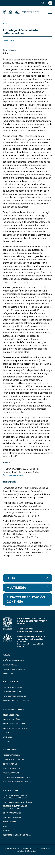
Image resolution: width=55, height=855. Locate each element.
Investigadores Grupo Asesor (16, 700)
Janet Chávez (9, 49)
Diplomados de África (12, 719)
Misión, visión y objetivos (13, 660)
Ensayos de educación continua (17, 835)
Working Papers (9, 822)
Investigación (10, 681)
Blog (11, 578)
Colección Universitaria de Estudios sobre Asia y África (15, 796)
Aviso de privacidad (11, 773)
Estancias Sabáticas (12, 692)
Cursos (6, 733)
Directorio (8, 674)
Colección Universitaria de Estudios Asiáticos (15, 807)
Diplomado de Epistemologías (15, 728)
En (50, 3)
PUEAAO (6, 655)
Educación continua (14, 709)
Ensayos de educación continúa (26, 599)
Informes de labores (11, 755)
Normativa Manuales (12, 768)
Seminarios (7, 737)
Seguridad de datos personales (17, 782)
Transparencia (11, 749)
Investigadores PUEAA (12, 687)
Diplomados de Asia (11, 715)
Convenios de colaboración (15, 759)
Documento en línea (13, 475)
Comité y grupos (10, 665)
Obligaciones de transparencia (17, 777)
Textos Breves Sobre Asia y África (17, 802)
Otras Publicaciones (12, 813)
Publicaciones (10, 790)
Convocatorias (10, 764)
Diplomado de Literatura (14, 724)
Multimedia (16, 587)
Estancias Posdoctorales (14, 696)
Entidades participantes (14, 669)
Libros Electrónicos (12, 817)
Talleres (7, 741)
